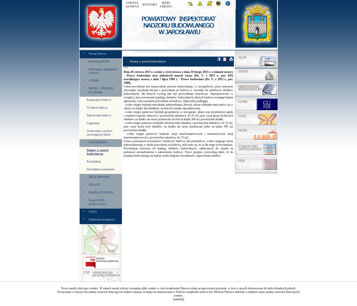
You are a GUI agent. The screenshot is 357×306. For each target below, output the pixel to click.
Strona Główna (97, 53)
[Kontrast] (219, 4)
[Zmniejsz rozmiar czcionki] (191, 4)
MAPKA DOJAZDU (101, 192)
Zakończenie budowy (99, 115)
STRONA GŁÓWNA (132, 4)
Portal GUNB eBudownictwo (97, 202)
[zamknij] (178, 299)
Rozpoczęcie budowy (99, 100)
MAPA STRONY (166, 4)
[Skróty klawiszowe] (228, 4)
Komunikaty (94, 161)
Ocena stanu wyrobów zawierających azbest (100, 132)
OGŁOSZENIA (98, 142)
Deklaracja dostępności (102, 219)
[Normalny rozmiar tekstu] (200, 4)
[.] (101, 268)
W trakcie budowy (97, 107)
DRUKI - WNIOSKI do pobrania (101, 90)
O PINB (93, 80)
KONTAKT (150, 4)
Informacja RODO (99, 61)
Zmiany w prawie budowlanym (98, 151)
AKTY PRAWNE (99, 177)
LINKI (93, 211)
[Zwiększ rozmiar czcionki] (210, 4)
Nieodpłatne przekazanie (101, 169)
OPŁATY (94, 185)
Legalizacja (93, 123)
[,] (256, 124)
